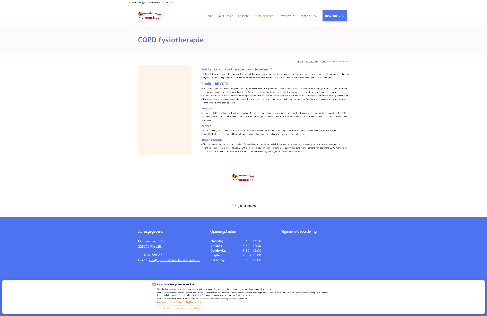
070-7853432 (154, 255)
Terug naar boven (243, 206)
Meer (304, 16)
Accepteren (195, 308)
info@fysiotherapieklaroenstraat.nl (174, 260)
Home (209, 16)
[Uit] (144, 3)
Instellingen (165, 308)
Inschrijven (334, 16)
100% (167, 3)
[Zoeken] (315, 16)
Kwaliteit (287, 16)
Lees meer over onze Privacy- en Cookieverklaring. (179, 302)
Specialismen (264, 16)
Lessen (243, 16)
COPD (323, 61)
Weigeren (180, 308)
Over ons (224, 16)
